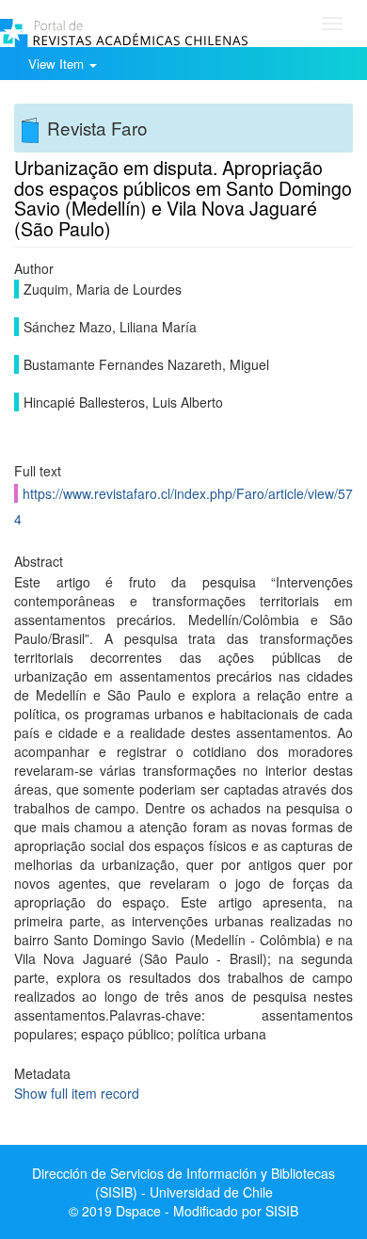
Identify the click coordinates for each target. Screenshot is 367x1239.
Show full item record (76, 1093)
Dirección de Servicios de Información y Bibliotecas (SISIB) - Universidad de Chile (183, 1182)
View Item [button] (58, 63)
